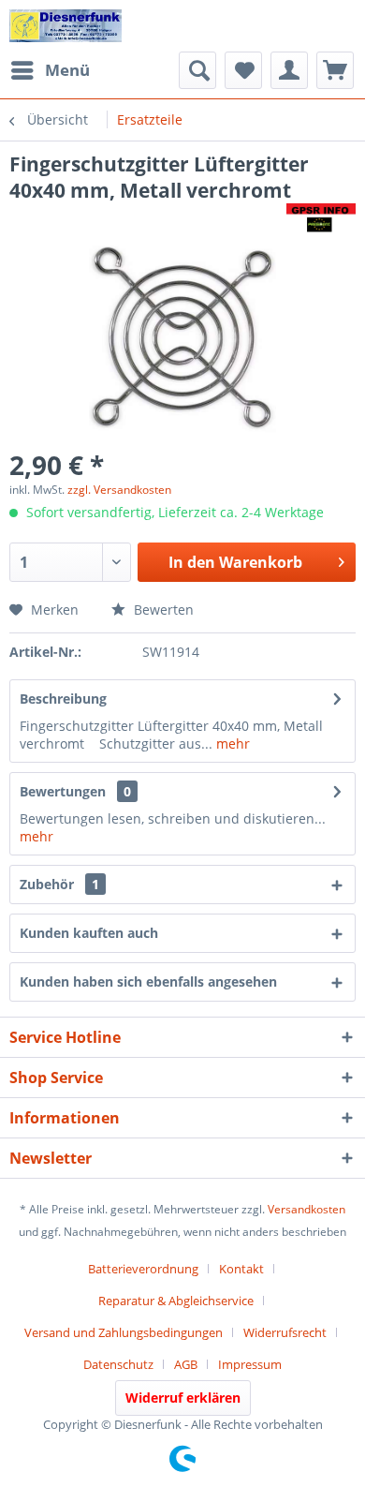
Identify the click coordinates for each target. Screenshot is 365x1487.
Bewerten (162, 609)
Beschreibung (63, 698)
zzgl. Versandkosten (119, 490)
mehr (231, 743)
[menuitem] (49, 70)
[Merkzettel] (243, 70)
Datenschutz (118, 1364)
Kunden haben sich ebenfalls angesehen (148, 981)
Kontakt (241, 1268)
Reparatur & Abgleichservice (176, 1300)
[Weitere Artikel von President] (321, 219)
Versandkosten (306, 1209)
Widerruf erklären (183, 1397)
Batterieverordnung (143, 1268)
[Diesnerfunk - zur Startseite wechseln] (65, 25)
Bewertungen (63, 791)
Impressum (250, 1364)
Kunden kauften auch (89, 933)
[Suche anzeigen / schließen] (197, 70)
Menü (67, 70)
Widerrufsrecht (285, 1332)
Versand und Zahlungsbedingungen (123, 1332)
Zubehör (59, 884)
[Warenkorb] (335, 70)
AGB (185, 1364)
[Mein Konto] (289, 70)
